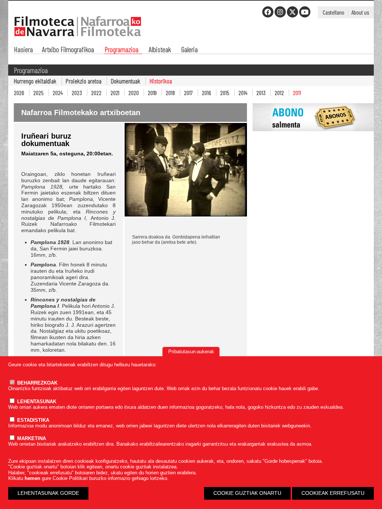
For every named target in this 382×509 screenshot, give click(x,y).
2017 (188, 92)
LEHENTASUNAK (36, 401)
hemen (32, 478)
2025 (38, 92)
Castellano (333, 12)
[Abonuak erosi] (313, 135)
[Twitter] (292, 12)
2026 (19, 92)
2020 (133, 92)
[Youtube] (304, 12)
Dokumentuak (125, 81)
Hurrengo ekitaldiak (35, 81)
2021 (114, 92)
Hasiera (23, 50)
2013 (261, 92)
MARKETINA (31, 438)
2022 (96, 92)
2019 (152, 92)
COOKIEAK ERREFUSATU (332, 493)
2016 (206, 92)
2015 (224, 92)
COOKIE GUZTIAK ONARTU (247, 493)
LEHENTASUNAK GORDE (48, 493)
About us (360, 12)
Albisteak (160, 50)
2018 (170, 92)
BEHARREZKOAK (36, 383)
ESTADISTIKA (32, 420)
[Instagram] (280, 12)
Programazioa (121, 50)
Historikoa (161, 81)
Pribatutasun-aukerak (191, 351)
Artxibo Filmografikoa (68, 50)
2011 (297, 92)
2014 (242, 92)
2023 (77, 92)
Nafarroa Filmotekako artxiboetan (80, 112)
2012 (279, 92)
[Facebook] (267, 12)
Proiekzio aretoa (83, 81)
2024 (58, 92)
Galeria (189, 50)
